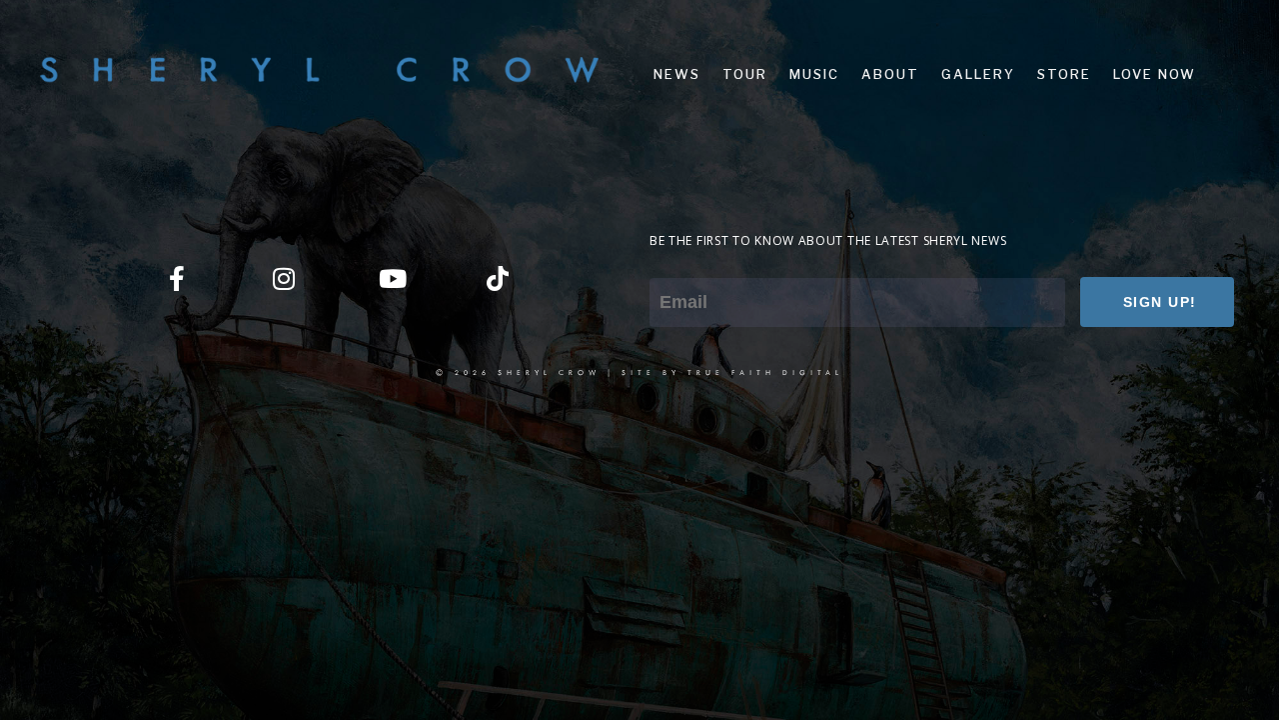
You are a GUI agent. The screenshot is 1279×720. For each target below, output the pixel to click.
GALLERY (978, 74)
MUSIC (814, 74)
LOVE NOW (1154, 74)
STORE (1064, 74)
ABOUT (890, 74)
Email (667, 263)
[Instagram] (284, 278)
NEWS (676, 74)
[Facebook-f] (177, 278)
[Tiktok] (498, 278)
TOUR (744, 74)
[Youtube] (391, 278)
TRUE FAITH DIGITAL (765, 372)
